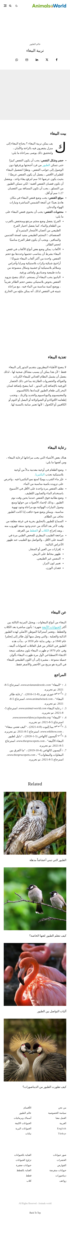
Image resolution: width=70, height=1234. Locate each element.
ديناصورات (60, 1175)
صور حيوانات (59, 1155)
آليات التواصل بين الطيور (51, 1011)
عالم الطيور (35, 44)
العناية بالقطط (24, 1170)
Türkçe (62, 1133)
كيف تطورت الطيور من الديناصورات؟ (44, 1086)
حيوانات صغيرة (23, 1165)
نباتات (28, 1133)
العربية (63, 1123)
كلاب (29, 1180)
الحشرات (61, 1160)
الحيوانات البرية (23, 1128)
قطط (28, 1175)
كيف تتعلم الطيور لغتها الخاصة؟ (47, 935)
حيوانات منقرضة (57, 1170)
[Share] (56, 59)
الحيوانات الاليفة (23, 1123)
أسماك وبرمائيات (22, 1118)
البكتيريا (40, 474)
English (61, 1128)
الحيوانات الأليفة (51, 627)
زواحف (62, 1180)
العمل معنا (61, 1118)
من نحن (62, 1107)
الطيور (46, 165)
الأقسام (27, 1107)
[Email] (26, 59)
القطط (34, 530)
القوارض (61, 1165)
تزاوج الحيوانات (23, 1160)
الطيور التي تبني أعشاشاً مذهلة (30, 21)
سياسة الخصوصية (57, 1112)
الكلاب (45, 530)
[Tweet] (47, 59)
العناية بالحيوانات (22, 1155)
